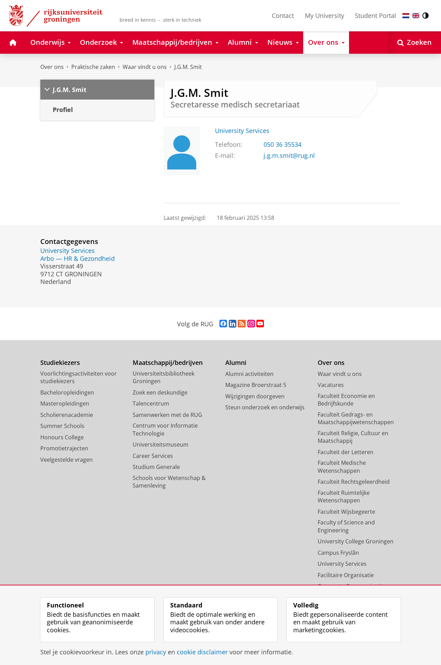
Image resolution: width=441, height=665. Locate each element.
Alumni (235, 363)
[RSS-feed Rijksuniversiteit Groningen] (242, 324)
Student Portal (375, 15)
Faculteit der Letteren (345, 452)
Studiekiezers (60, 363)
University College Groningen (355, 541)
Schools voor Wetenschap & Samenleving (169, 482)
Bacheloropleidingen (67, 392)
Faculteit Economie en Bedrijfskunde (346, 400)
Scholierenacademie (66, 415)
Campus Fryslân (338, 552)
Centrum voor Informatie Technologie (165, 429)
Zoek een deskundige (160, 392)
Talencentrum (151, 403)
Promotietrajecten (64, 448)
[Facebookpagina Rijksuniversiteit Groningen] (223, 324)
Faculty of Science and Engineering (346, 526)
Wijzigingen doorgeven (255, 396)
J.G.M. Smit (188, 67)
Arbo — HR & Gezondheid (77, 259)
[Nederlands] (405, 15)
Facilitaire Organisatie (346, 575)
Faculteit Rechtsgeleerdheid (354, 481)
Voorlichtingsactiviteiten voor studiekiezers (78, 377)
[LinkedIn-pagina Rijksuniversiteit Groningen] (232, 324)
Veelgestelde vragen (66, 459)
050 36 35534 (282, 145)
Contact (283, 15)
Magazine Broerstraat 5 (255, 385)
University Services (242, 131)
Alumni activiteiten (249, 374)
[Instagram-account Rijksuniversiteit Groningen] (251, 324)
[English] (415, 15)
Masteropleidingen (64, 403)
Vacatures (331, 385)
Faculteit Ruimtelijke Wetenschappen (344, 496)
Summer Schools (62, 426)
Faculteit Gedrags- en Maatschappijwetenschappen (356, 418)
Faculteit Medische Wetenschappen (342, 466)
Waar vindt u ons (145, 67)
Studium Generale (156, 467)
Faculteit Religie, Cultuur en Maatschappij (353, 437)
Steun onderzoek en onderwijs (265, 407)
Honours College (62, 437)
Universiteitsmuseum (160, 444)
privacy (155, 652)
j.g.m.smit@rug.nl (289, 156)
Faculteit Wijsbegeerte (346, 511)
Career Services (153, 456)
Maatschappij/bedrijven (168, 363)
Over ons (52, 67)
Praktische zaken (93, 67)
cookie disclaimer (202, 652)
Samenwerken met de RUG (167, 415)
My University (324, 15)
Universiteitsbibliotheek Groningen (163, 377)
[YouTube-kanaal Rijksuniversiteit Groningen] (260, 324)
